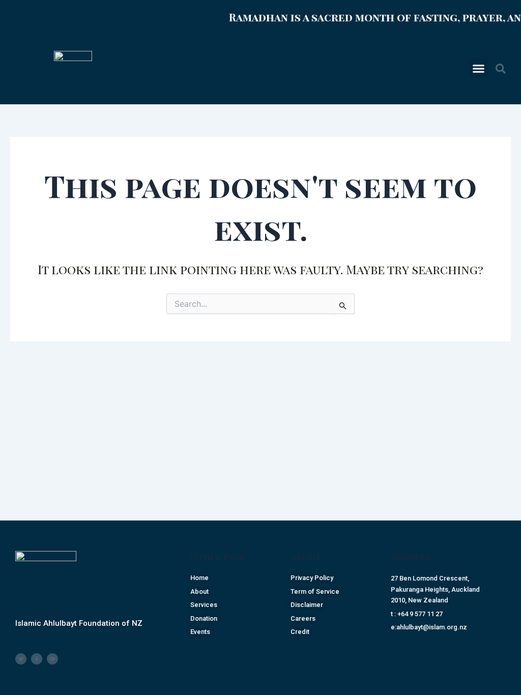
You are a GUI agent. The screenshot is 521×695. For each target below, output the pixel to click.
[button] (478, 68)
